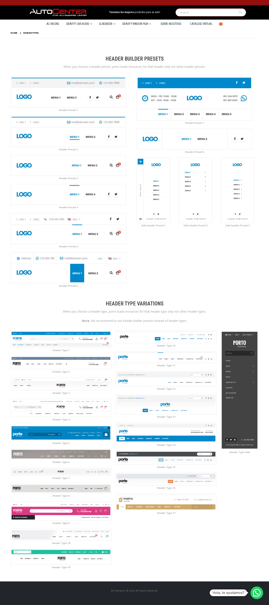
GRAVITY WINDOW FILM (135, 23)
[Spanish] (221, 24)
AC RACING (52, 23)
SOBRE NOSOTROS (171, 23)
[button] (257, 592)
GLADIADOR (105, 23)
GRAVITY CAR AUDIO (77, 23)
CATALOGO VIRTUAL (201, 23)
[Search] (240, 12)
